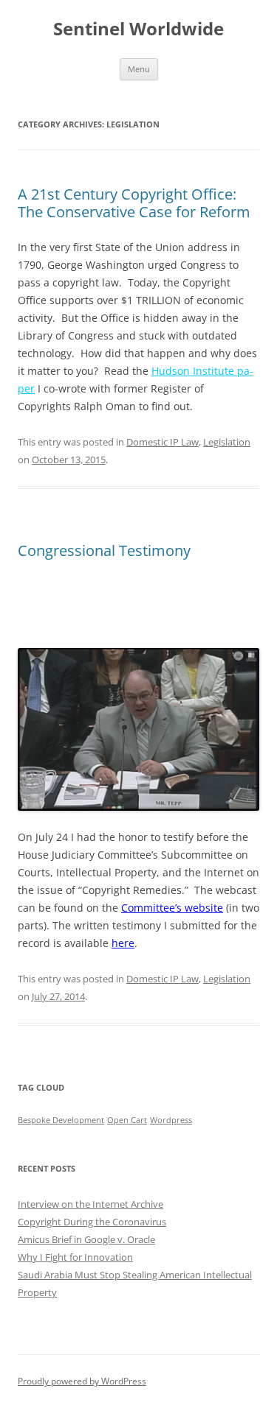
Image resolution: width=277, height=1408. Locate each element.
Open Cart (127, 1120)
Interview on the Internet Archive (90, 1204)
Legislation (226, 441)
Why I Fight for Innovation (75, 1257)
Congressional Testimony (104, 550)
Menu (139, 68)
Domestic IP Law (162, 441)
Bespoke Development (61, 1120)
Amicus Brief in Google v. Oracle (86, 1239)
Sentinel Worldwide (138, 29)
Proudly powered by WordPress (82, 1381)
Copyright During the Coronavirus (92, 1221)
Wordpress (171, 1120)
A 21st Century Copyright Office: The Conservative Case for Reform (134, 203)
